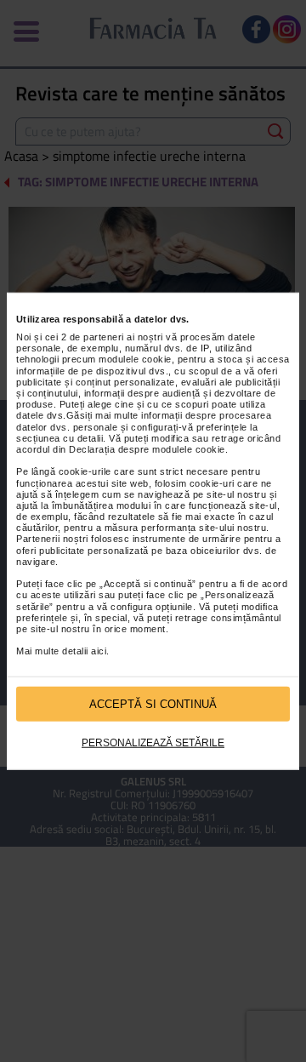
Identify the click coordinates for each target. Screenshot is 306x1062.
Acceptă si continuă (153, 703)
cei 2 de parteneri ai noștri (104, 337)
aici (98, 651)
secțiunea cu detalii (59, 438)
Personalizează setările (153, 743)
